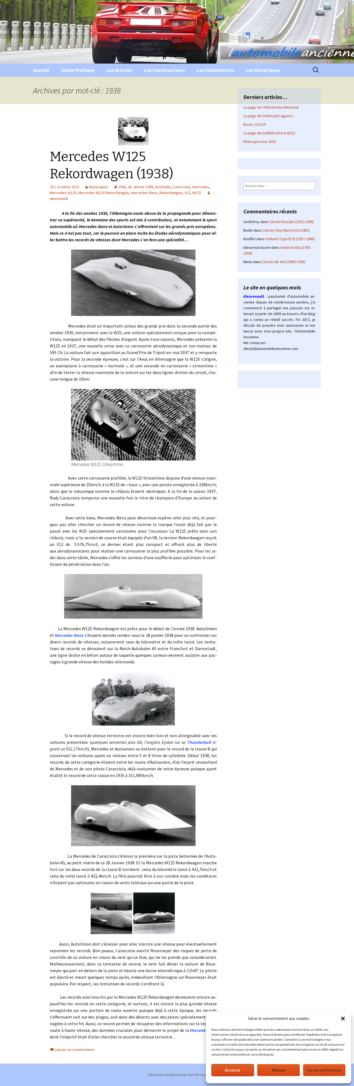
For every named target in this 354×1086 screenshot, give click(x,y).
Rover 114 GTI (254, 124)
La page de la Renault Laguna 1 (268, 115)
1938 (122, 186)
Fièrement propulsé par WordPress (177, 1074)
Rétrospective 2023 (259, 141)
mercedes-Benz (144, 192)
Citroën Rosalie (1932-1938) (291, 221)
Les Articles (119, 70)
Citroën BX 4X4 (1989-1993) (283, 261)
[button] (343, 1018)
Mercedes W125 (63, 192)
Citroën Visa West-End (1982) (285, 230)
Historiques (98, 186)
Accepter (233, 1070)
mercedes (200, 186)
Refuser (279, 1070)
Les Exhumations (215, 70)
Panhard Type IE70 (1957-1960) (290, 238)
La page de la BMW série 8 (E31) (269, 132)
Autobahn (163, 186)
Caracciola (181, 186)
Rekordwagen (171, 192)
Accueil (41, 70)
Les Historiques (263, 70)
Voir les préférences (324, 1070)
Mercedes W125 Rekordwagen (103, 192)
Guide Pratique (78, 70)
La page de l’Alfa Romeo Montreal (271, 107)
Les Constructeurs (164, 70)
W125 (196, 192)
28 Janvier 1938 (140, 186)
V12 (187, 192)
